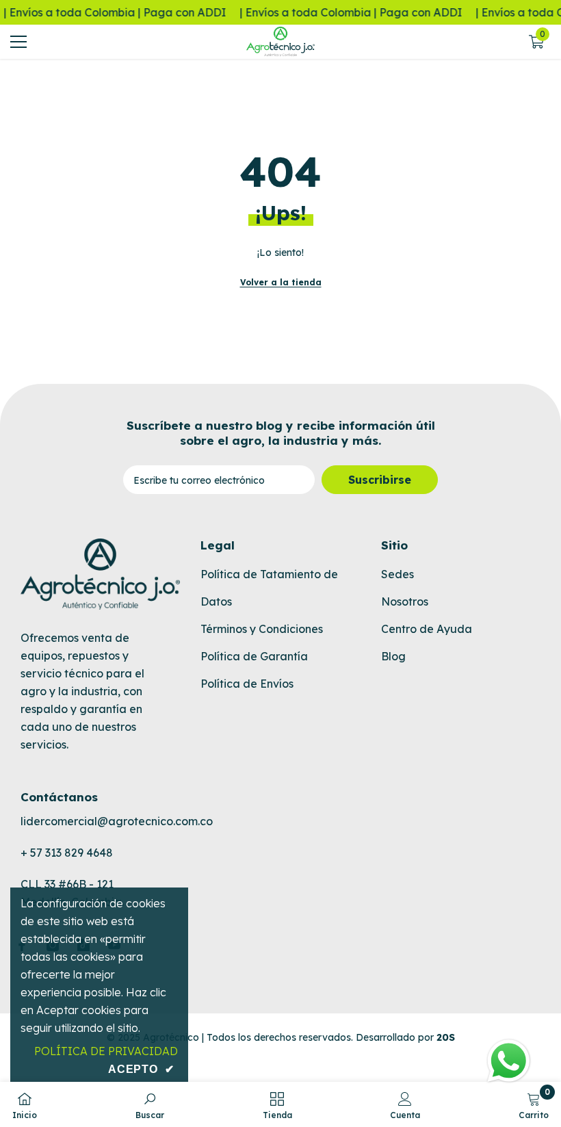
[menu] (18, 42)
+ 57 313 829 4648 (67, 852)
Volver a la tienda (281, 282)
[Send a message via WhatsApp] (509, 1061)
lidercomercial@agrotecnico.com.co (117, 821)
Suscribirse (379, 480)
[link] (150, 1104)
